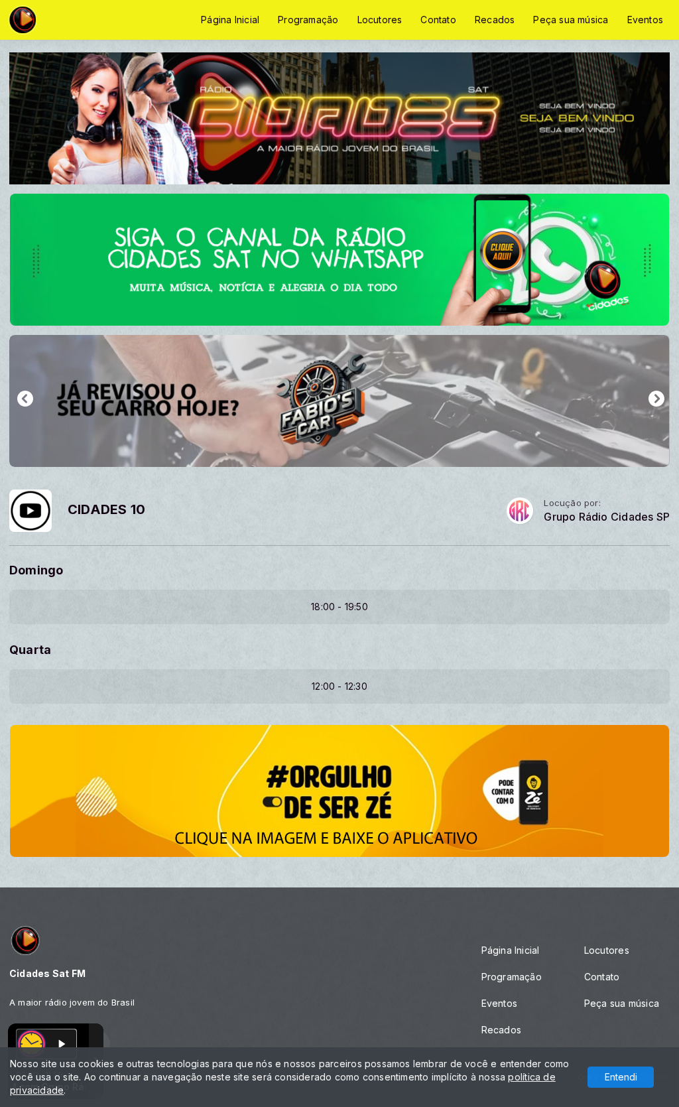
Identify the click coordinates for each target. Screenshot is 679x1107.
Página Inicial (230, 19)
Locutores (379, 19)
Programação (308, 19)
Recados (495, 19)
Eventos (645, 19)
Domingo (36, 570)
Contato (438, 19)
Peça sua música (570, 19)
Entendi (621, 1076)
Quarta (30, 650)
